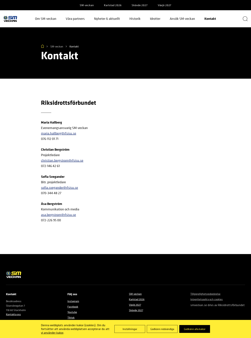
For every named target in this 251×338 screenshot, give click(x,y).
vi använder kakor (52, 333)
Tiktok (71, 317)
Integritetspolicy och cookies (206, 299)
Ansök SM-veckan (182, 19)
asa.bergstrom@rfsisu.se (58, 215)
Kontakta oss (13, 314)
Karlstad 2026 (112, 5)
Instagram (73, 301)
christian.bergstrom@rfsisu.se (62, 160)
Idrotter (155, 19)
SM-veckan (87, 5)
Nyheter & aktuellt (107, 19)
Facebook (72, 306)
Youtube (72, 312)
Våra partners (75, 19)
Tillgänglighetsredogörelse (205, 294)
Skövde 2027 (139, 5)
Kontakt (210, 18)
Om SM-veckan (45, 19)
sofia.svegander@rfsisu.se (59, 187)
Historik (135, 19)
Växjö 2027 (164, 5)
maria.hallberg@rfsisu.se (58, 133)
